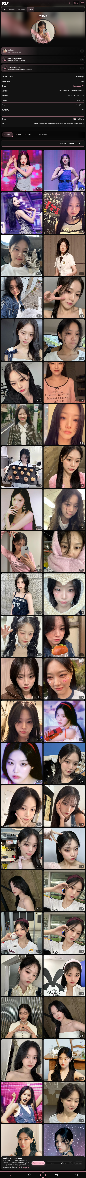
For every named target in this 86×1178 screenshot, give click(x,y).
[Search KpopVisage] (70, 3)
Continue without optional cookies (60, 1163)
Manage (79, 1163)
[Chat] (29, 1175)
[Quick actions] (43, 1175)
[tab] (7, 134)
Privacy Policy (26, 1167)
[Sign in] (56, 1175)
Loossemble (77, 86)
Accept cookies (38, 1163)
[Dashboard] (76, 1175)
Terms (18, 1167)
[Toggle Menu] (82, 3)
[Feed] (10, 1175)
